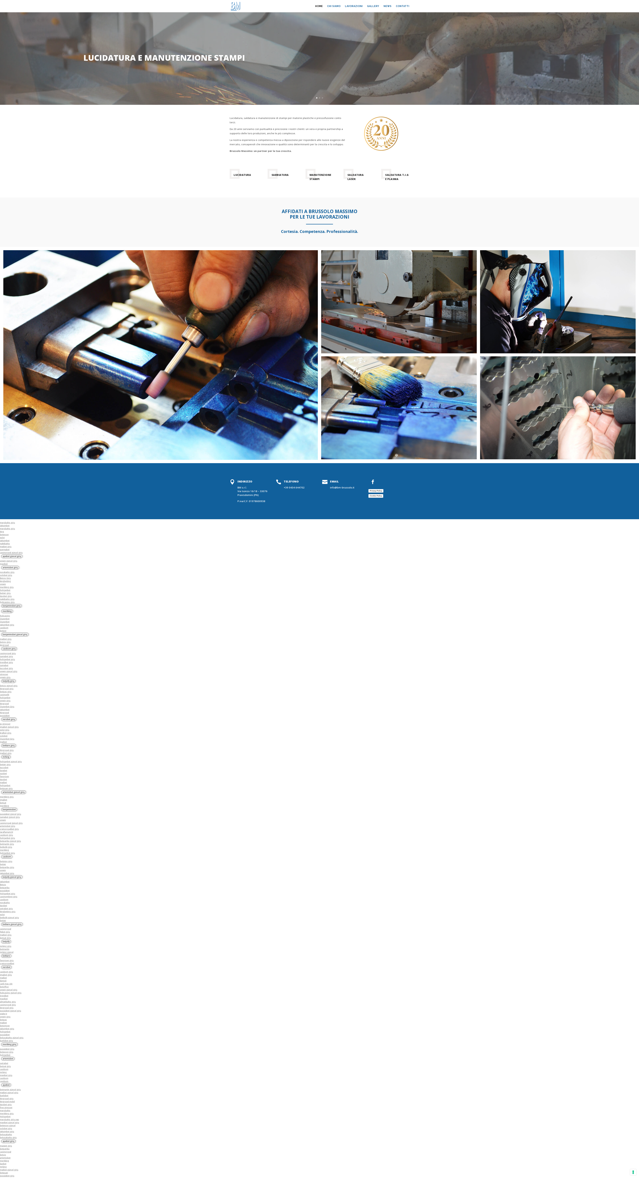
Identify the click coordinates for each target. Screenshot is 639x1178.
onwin (3, 584)
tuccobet (4, 767)
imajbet (3, 799)
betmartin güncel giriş (10, 1089)
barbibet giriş (6, 1040)
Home (319, 6)
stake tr (3, 1013)
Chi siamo (334, 6)
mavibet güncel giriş (9, 1122)
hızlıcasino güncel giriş (10, 992)
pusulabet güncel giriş (10, 814)
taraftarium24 (6, 832)
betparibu (4, 887)
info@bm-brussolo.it (342, 487)
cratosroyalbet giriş (9, 829)
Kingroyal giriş (7, 750)
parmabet (4, 549)
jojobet (3, 773)
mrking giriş (5, 946)
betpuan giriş (6, 788)
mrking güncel (6, 952)
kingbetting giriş (7, 911)
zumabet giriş (6, 656)
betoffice (4, 986)
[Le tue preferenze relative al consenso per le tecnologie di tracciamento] (633, 1172)
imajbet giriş (6, 974)
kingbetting (5, 581)
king (2, 531)
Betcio (3, 884)
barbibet (4, 1095)
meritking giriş (7, 587)
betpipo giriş (6, 861)
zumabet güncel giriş (10, 817)
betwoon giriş (6, 1052)
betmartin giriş (7, 844)
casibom (4, 627)
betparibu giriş (7, 867)
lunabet (3, 770)
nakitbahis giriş (7, 599)
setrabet (4, 1063)
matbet (3, 741)
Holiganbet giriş (7, 893)
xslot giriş (4, 729)
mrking (3, 1072)
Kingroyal (4, 712)
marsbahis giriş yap (9, 1119)
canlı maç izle (6, 983)
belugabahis (6, 1134)
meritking (4, 805)
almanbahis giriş (8, 1001)
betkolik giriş (6, 847)
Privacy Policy (376, 491)
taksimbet (4, 525)
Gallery (373, 6)
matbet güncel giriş (9, 1092)
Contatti (402, 6)
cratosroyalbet (7, 963)
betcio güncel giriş (8, 685)
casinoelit (4, 694)
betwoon (4, 534)
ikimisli (3, 980)
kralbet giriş (5, 732)
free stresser (6, 1107)
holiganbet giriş (7, 659)
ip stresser (5, 724)
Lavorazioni (354, 6)
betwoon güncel (7, 1125)
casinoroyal (5, 928)
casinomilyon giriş (8, 896)
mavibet (4, 563)
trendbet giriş (6, 662)
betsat (3, 802)
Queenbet (4, 618)
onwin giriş (5, 677)
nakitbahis (5, 543)
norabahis (5, 902)
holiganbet (5, 590)
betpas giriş (5, 691)
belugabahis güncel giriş (11, 1037)
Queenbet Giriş (7, 706)
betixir (3, 864)
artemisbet (5, 1157)
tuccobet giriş (6, 668)
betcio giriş (5, 642)
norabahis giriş (7, 572)
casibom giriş (6, 835)
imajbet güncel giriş (9, 726)
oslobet (3, 735)
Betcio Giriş (5, 578)
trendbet (4, 995)
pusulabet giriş (7, 1049)
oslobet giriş (6, 575)
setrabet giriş (6, 908)
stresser (4, 674)
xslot (2, 537)
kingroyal (4, 645)
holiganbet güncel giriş (11, 761)
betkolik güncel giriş (9, 917)
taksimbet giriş (7, 624)
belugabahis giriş (8, 1137)
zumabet (4, 665)
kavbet (3, 1163)
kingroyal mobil (7, 1101)
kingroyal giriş (6, 688)
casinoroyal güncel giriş (11, 552)
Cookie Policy (376, 496)
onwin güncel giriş (8, 560)
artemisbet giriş (7, 826)
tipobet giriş (6, 596)
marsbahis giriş (7, 522)
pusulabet (5, 715)
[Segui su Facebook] (372, 482)
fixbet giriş (5, 931)
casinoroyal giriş (8, 653)
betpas (3, 1019)
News (388, 6)
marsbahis (5, 1110)
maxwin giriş (6, 1145)
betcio (3, 1154)
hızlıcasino (5, 615)
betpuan (4, 1172)
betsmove (5, 1025)
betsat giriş (5, 937)
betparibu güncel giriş (10, 841)
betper (3, 630)
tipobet (3, 779)
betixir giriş (5, 593)
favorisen (4, 776)
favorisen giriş (7, 960)
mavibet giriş (6, 1075)
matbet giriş (5, 546)
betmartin (4, 949)
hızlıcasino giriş (7, 602)
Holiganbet (5, 1116)
